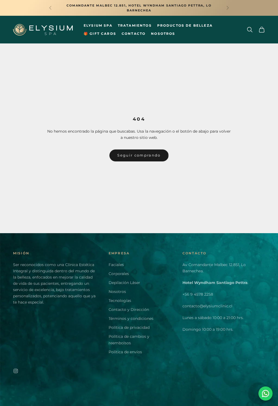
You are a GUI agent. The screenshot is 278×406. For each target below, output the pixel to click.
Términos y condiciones (131, 318)
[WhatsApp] (265, 393)
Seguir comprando (138, 155)
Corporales (119, 273)
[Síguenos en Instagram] (15, 371)
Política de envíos (125, 351)
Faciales (116, 264)
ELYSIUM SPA (98, 25)
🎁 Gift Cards (100, 34)
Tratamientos (135, 25)
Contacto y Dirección (129, 309)
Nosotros (163, 34)
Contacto (134, 34)
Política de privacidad (129, 327)
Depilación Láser (124, 282)
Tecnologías (120, 300)
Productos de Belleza (185, 25)
